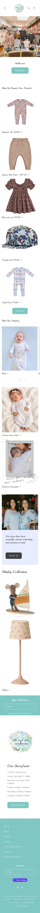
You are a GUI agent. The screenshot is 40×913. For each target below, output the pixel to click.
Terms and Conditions (13, 847)
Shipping (7, 852)
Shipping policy (28, 902)
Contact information (21, 906)
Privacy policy (30, 899)
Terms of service (14, 902)
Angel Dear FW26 (10, 302)
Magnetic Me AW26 (11, 132)
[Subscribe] (33, 707)
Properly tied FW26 (10, 260)
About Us (13, 555)
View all (20, 311)
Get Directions (18, 805)
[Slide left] (15, 380)
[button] (4, 8)
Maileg (5, 690)
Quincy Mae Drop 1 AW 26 (14, 174)
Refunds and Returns (12, 857)
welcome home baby (10, 435)
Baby (4, 373)
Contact (7, 836)
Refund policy (18, 899)
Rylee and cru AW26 (11, 217)
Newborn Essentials (10, 486)
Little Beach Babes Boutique (19, 896)
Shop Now (20, 70)
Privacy (7, 841)
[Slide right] (25, 380)
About (6, 831)
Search (6, 826)
